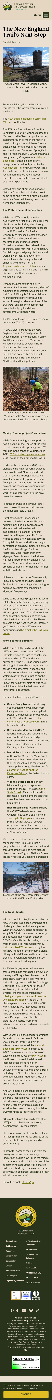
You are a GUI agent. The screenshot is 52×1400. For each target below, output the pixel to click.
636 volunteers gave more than (27, 454)
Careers (9, 1266)
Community (11, 1261)
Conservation (11, 1256)
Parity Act (37, 1055)
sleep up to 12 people (19, 818)
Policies (18, 1318)
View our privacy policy (26, 1388)
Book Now (32, 1249)
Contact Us (32, 1268)
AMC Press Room (13, 1271)
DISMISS (26, 1394)
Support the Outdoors (32, 1256)
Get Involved (11, 1246)
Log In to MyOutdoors (15, 1281)
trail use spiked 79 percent (17, 947)
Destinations (11, 1241)
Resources (10, 1251)
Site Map (34, 1321)
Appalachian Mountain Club (18, 266)
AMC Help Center (35, 1273)
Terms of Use (30, 1318)
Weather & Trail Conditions (33, 1243)
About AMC (33, 1278)
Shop (30, 1263)
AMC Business (34, 1283)
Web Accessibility (20, 1321)
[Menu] (46, 15)
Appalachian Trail (12, 167)
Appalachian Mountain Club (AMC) (19, 7)
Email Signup (11, 1276)
